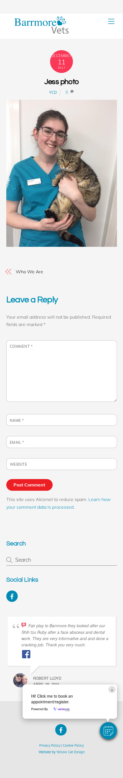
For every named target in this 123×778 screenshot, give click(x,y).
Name (17, 420)
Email (17, 442)
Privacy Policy (49, 745)
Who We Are (29, 271)
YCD (53, 92)
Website (18, 464)
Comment (21, 346)
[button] (108, 730)
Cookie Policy (73, 745)
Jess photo (61, 81)
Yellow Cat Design (70, 752)
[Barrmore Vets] (41, 31)
